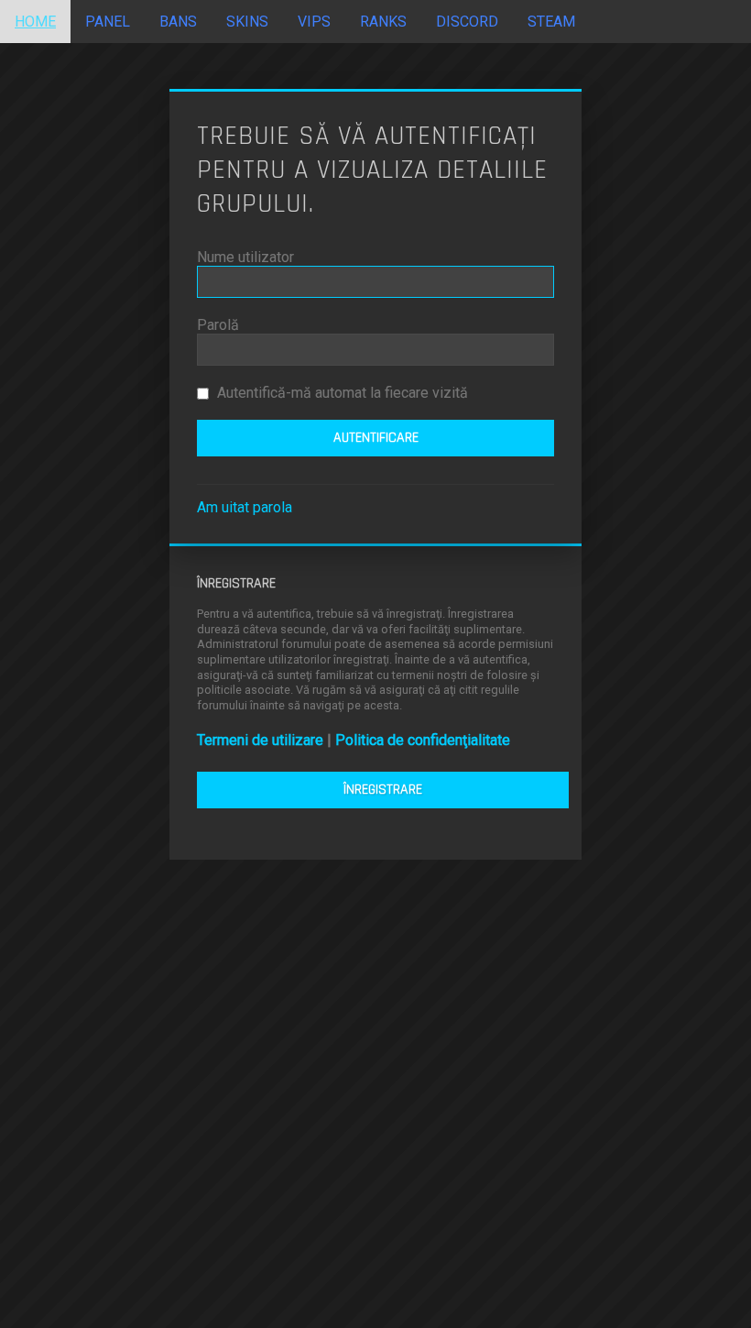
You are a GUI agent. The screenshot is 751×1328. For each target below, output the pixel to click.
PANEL (107, 21)
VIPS (314, 21)
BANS (178, 21)
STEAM (551, 21)
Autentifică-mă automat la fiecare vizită (340, 392)
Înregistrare (382, 789)
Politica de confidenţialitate (422, 740)
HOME (35, 21)
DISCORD (467, 21)
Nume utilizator (245, 257)
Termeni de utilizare (260, 740)
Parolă (218, 325)
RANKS (383, 21)
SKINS (247, 21)
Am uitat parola (244, 507)
